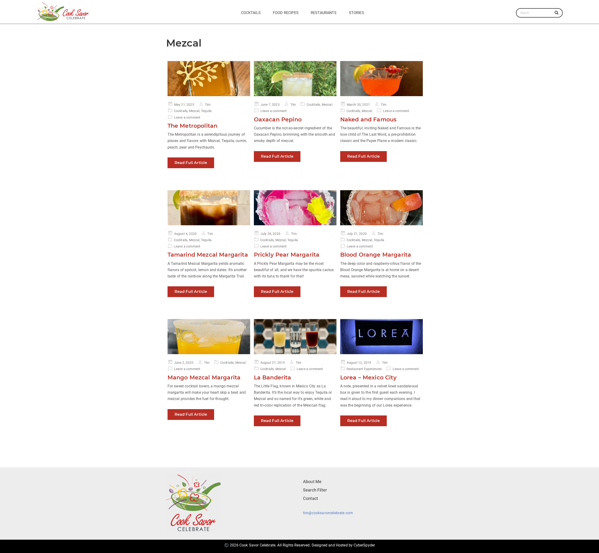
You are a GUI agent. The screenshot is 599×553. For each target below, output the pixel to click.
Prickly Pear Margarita (287, 254)
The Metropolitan (193, 125)
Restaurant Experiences (364, 369)
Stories (356, 13)
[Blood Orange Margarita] (381, 207)
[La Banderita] (295, 336)
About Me (312, 481)
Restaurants (324, 13)
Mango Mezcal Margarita (204, 377)
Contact (310, 498)
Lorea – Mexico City (368, 377)
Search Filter (315, 490)
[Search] (557, 13)
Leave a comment (187, 117)
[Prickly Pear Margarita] (295, 207)
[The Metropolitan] (209, 78)
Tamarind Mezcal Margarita (208, 254)
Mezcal (194, 111)
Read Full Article (191, 162)
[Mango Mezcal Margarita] (209, 336)
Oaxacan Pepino (278, 119)
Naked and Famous (368, 119)
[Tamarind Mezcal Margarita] (209, 207)
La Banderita (272, 377)
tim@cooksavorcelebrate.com (328, 513)
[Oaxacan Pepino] (295, 78)
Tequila (206, 111)
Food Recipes (286, 13)
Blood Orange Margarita (375, 254)
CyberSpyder (364, 545)
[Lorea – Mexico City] (381, 336)
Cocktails (251, 13)
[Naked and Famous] (381, 78)
